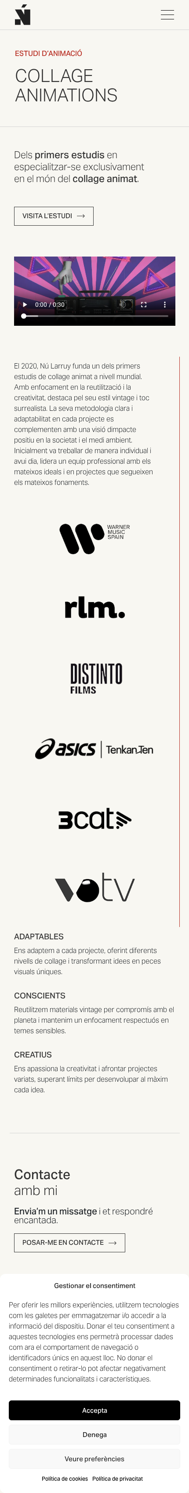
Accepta (94, 1410)
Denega (95, 1434)
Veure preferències (94, 1459)
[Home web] (22, 14)
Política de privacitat (117, 1478)
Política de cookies (65, 1478)
